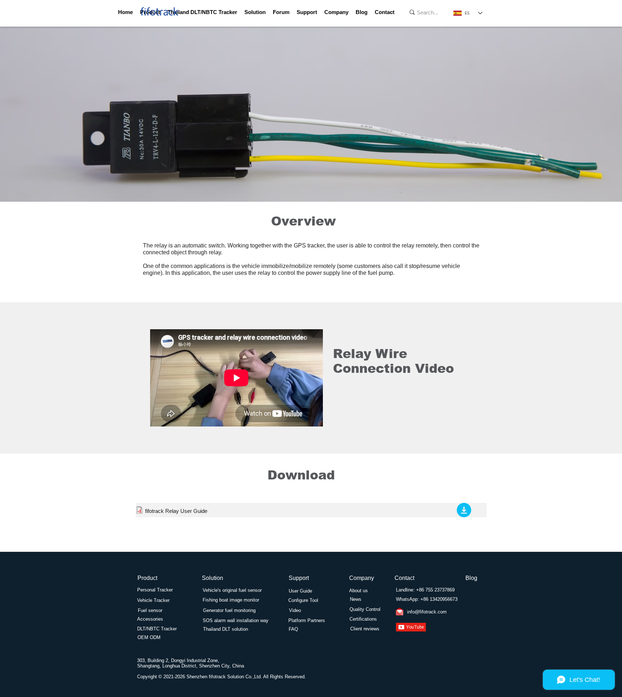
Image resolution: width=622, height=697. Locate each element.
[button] (307, 12)
